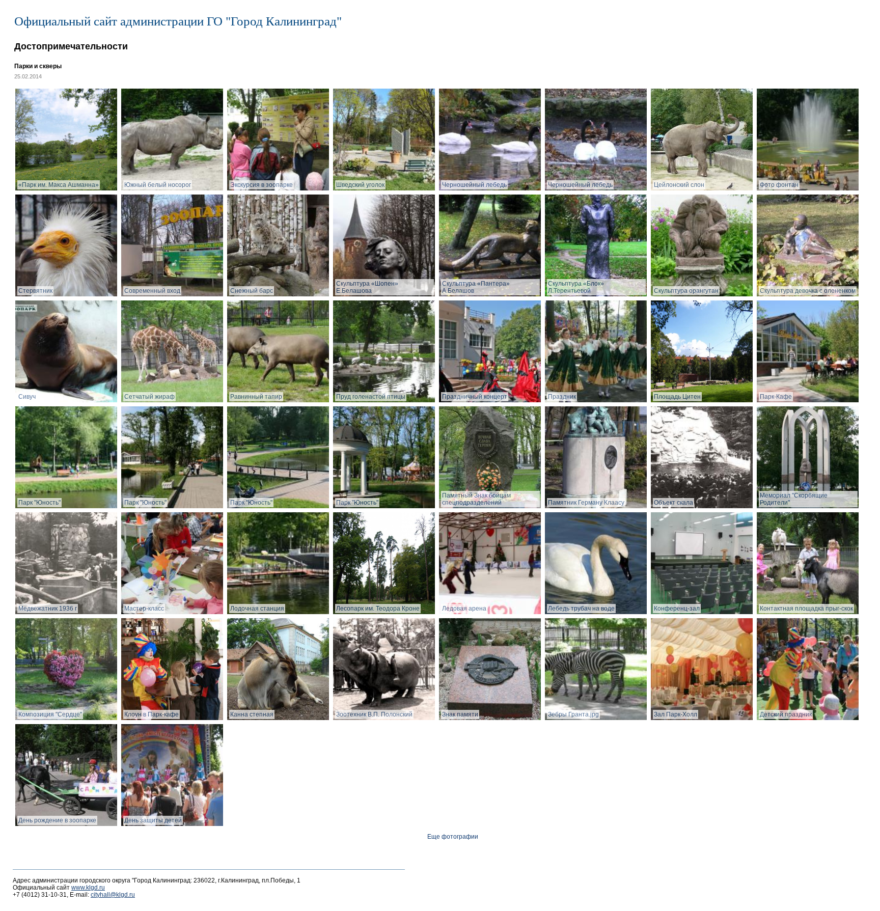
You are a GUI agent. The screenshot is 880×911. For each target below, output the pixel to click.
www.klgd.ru (88, 887)
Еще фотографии (452, 836)
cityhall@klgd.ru (113, 894)
